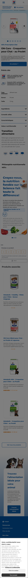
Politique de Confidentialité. (12, 567)
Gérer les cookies (13, 570)
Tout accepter (13, 575)
